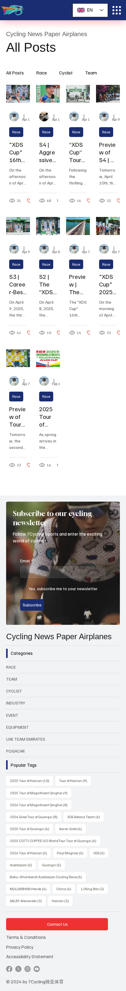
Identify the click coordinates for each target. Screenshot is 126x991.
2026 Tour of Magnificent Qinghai (40, 804)
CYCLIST (14, 690)
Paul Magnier (72, 852)
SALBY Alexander (28, 900)
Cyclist (66, 73)
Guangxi (53, 864)
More (90, 73)
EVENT (12, 715)
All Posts (15, 73)
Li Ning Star (94, 888)
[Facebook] (9, 969)
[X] (18, 969)
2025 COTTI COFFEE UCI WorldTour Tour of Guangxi (55, 840)
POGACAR (15, 751)
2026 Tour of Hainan (30, 852)
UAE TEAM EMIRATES (25, 739)
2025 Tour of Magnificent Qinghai (40, 792)
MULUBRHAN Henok (30, 888)
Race (41, 73)
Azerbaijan (23, 864)
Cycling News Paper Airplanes (59, 636)
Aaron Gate (72, 828)
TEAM (11, 679)
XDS (100, 852)
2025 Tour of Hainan (31, 780)
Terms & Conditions (26, 937)
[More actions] (26, 116)
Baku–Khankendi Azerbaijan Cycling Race (48, 876)
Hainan (62, 900)
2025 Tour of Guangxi (31, 828)
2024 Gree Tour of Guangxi (35, 816)
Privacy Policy (19, 947)
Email (26, 560)
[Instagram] (27, 969)
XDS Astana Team (85, 816)
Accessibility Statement (30, 956)
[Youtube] (37, 969)
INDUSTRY (15, 702)
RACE (11, 667)
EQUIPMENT (17, 727)
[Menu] (116, 10)
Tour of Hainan (75, 780)
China (65, 888)
